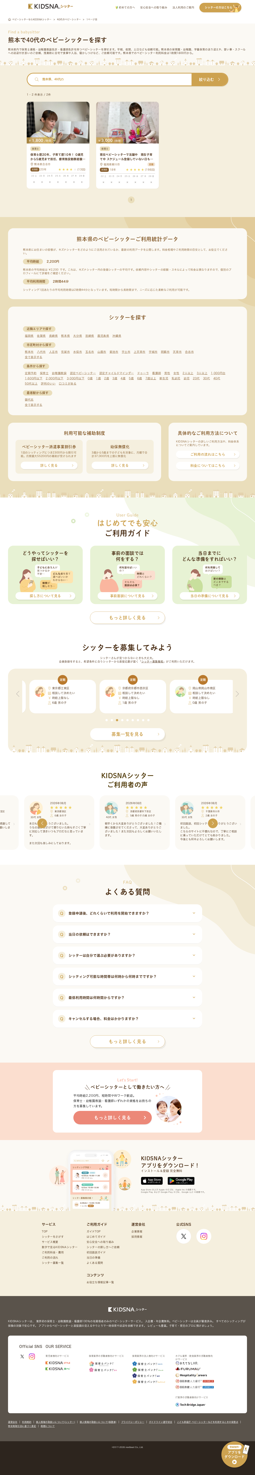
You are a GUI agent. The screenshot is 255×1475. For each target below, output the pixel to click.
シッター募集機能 (152, 661)
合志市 (189, 351)
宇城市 (153, 351)
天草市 (177, 351)
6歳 (139, 378)
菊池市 (114, 351)
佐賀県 (41, 335)
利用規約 (26, 1422)
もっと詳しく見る (127, 1041)
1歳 (98, 378)
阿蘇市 (165, 351)
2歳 (106, 378)
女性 (176, 373)
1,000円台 (218, 373)
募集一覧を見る (127, 734)
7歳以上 (150, 378)
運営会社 (12, 1422)
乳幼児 (176, 378)
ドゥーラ (143, 373)
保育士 (44, 373)
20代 (196, 378)
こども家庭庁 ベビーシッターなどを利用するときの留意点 (207, 1422)
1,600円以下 (34, 378)
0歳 (90, 378)
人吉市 (53, 351)
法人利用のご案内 (183, 7)
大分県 (77, 335)
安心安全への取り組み (153, 7)
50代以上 (31, 383)
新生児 (163, 378)
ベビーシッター (91, 49)
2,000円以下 (54, 378)
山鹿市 (101, 351)
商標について (48, 1426)
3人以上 (202, 373)
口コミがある (67, 383)
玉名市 (89, 351)
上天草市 (139, 351)
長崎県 (53, 335)
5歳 (131, 378)
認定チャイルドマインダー (116, 373)
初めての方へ (126, 7)
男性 (167, 373)
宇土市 (126, 351)
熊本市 (29, 351)
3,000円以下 (76, 378)
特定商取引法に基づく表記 (22, 1426)
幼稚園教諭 (59, 373)
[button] (106, 720)
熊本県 (65, 335)
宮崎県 (89, 335)
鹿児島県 (103, 335)
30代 (206, 378)
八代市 (41, 351)
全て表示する (33, 357)
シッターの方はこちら (218, 7)
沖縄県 (116, 335)
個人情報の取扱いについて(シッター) (55, 1422)
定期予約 (31, 373)
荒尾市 (65, 351)
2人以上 (188, 373)
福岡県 (29, 335)
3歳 (114, 378)
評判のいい (48, 383)
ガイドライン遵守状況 (160, 1422)
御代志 (29, 399)
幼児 (186, 378)
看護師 (156, 373)
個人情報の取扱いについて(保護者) (98, 1422)
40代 (216, 378)
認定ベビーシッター (83, 373)
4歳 (123, 378)
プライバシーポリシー (132, 1422)
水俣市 (77, 351)
